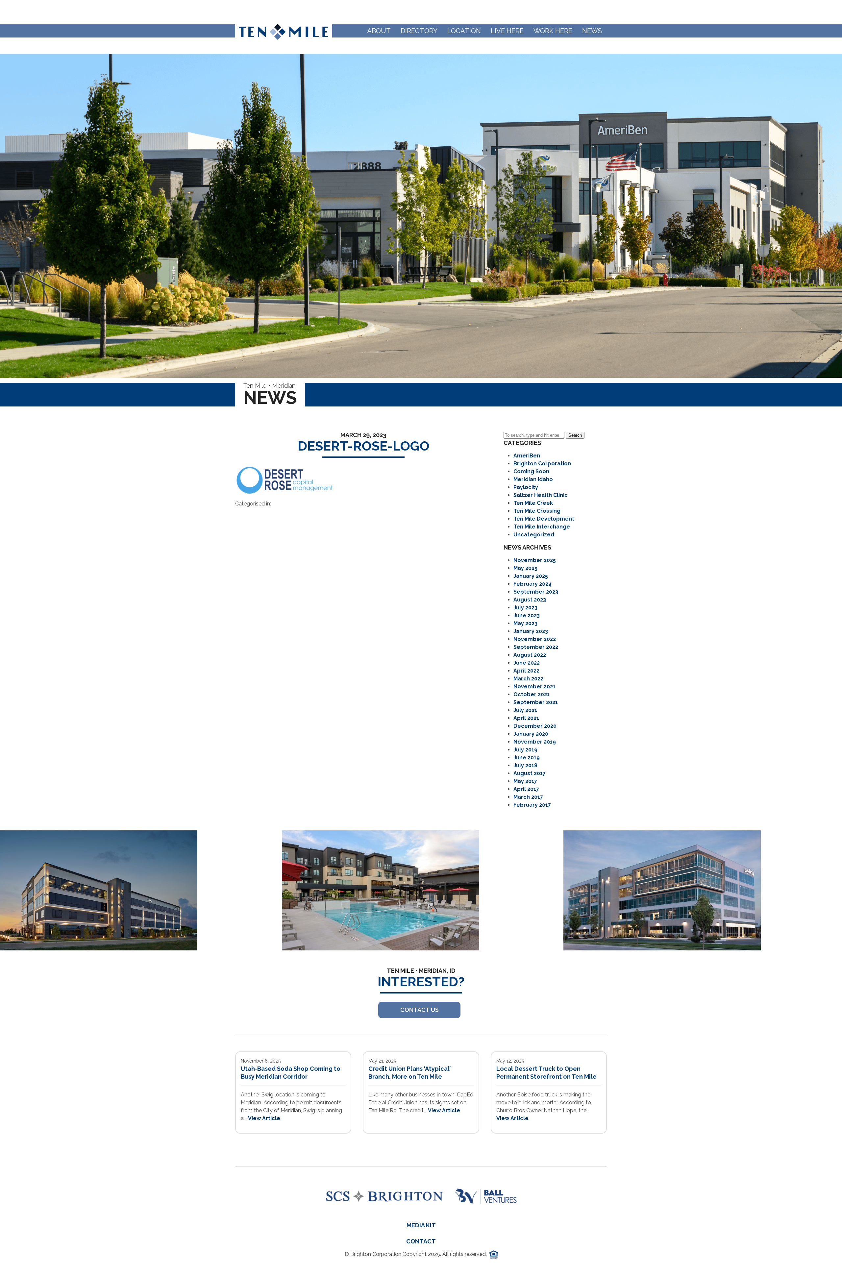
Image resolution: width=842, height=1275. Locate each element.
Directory (419, 31)
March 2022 (528, 678)
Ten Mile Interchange (541, 527)
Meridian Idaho (533, 479)
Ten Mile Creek (533, 503)
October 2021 (531, 694)
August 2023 (529, 600)
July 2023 (525, 607)
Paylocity (525, 487)
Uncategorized (533, 534)
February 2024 (532, 584)
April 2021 (526, 718)
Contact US (419, 1009)
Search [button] (575, 435)
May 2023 (525, 623)
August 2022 (529, 655)
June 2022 (526, 663)
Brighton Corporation (542, 463)
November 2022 (534, 639)
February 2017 (532, 805)
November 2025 (534, 560)
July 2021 (525, 710)
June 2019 (526, 757)
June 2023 (526, 615)
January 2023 (530, 631)
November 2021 (534, 686)
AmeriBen (526, 456)
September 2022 (535, 647)
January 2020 (530, 734)
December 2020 (535, 726)
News (592, 31)
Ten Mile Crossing (536, 511)
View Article (264, 1118)
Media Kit (421, 1225)
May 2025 (525, 568)
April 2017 (526, 789)
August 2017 (529, 773)
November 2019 (534, 742)
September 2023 (535, 592)
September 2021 (535, 702)
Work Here (552, 31)
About (379, 31)
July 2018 (525, 765)
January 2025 (530, 576)
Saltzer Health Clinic (540, 495)
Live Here (507, 31)
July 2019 (525, 750)
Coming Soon (531, 471)
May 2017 (525, 781)
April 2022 (526, 671)
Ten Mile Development (543, 519)
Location (464, 31)
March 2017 (528, 797)
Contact (421, 1241)
